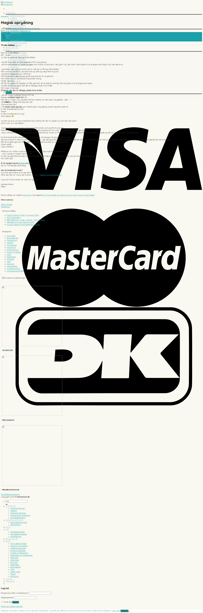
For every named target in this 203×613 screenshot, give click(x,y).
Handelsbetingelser (18, 43)
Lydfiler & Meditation (19, 553)
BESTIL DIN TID (12, 47)
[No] (129, 611)
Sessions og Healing (19, 55)
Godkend (124, 611)
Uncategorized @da (15, 271)
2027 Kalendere (13, 217)
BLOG (8, 35)
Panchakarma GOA (18, 522)
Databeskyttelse (17, 40)
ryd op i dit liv (72, 195)
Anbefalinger (15, 536)
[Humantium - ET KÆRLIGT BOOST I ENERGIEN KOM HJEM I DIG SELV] (7, 3)
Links (9, 254)
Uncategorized (13, 268)
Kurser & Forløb (13, 252)
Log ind (15, 602)
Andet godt (15, 81)
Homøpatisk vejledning (20, 515)
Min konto (14, 576)
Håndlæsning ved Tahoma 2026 (20, 222)
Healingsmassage (18, 513)
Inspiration (4, 16)
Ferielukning (12, 240)
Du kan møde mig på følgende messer (23, 224)
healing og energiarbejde (51, 175)
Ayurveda (11, 236)
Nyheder (10, 259)
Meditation (5, 207)
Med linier (14, 67)
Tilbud (13, 574)
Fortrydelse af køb (18, 543)
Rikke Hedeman (33, 28)
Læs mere (116, 610)
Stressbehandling (17, 25)
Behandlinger (12, 238)
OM (7, 37)
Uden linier (14, 560)
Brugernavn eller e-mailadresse (15, 593)
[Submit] (7, 504)
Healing (13, 18)
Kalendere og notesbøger (21, 555)
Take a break (6, 204)
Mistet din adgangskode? (12, 606)
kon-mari (46, 195)
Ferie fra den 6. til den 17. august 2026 (23, 215)
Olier (9, 261)
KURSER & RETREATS (14, 520)
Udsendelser (12, 266)
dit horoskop (24, 163)
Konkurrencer (13, 250)
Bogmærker (15, 567)
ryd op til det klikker (86, 195)
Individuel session (17, 16)
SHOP (8, 50)
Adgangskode (7, 597)
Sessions (10, 264)
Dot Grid (14, 562)
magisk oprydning (58, 195)
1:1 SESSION (10, 13)
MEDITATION (15, 33)
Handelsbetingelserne (10, 494)
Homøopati (12, 245)
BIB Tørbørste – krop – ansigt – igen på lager (26, 220)
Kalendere (14, 565)
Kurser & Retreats (18, 60)
